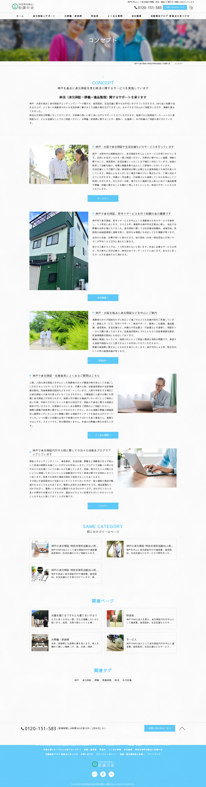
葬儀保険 (106, 680)
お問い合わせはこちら (175, 7)
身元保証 (86, 680)
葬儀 (97, 680)
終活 (117, 680)
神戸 (76, 680)
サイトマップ (154, 754)
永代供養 (127, 680)
